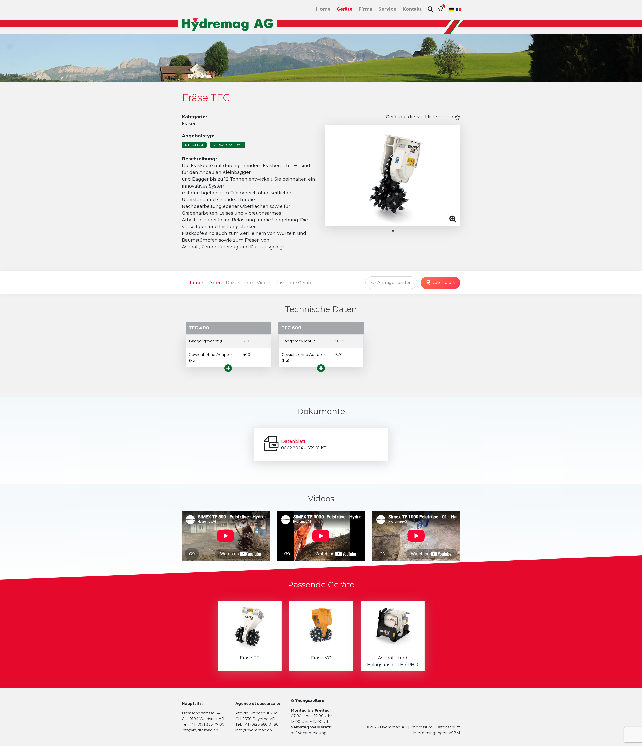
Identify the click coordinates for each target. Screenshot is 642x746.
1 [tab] (396, 230)
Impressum (421, 727)
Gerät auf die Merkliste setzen (420, 117)
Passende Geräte (294, 282)
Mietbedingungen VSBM (436, 732)
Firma (365, 9)
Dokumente (239, 282)
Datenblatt (293, 441)
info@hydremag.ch (200, 730)
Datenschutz (448, 727)
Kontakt (412, 9)
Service (387, 9)
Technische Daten (202, 282)
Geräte (345, 9)
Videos (264, 282)
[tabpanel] (392, 175)
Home (323, 9)
